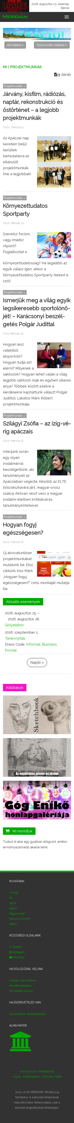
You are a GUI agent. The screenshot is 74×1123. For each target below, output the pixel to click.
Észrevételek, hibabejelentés (27, 1014)
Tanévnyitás (15, 638)
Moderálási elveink (21, 990)
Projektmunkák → (15, 86)
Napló (13, 923)
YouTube (18, 957)
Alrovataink (14, 45)
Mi (5, 67)
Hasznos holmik (19, 918)
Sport (12, 903)
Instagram (18, 952)
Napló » (37, 662)
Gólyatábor (14, 625)
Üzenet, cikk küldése (22, 980)
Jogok (16, 1076)
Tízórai (13, 892)
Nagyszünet (16, 913)
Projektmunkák (26, 67)
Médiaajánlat (46, 1071)
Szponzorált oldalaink (51, 45)
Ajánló (13, 908)
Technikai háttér (52, 1076)
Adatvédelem (31, 1076)
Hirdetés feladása (20, 985)
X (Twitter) (15, 947)
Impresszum (28, 1071)
